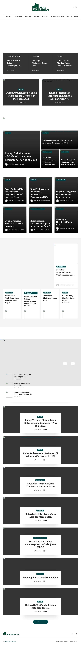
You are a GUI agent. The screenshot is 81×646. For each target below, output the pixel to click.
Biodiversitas (47, 151)
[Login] (73, 6)
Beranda (8, 16)
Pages (76, 16)
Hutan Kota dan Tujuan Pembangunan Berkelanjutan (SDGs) (14, 63)
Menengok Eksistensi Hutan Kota (39, 63)
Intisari (60, 56)
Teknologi (45, 16)
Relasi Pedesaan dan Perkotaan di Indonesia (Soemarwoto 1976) (60, 96)
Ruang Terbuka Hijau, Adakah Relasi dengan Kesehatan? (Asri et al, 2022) (21, 96)
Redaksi (66, 641)
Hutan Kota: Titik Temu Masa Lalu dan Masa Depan (68, 162)
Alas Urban (11, 164)
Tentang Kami (18, 16)
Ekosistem (28, 16)
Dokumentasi (73, 641)
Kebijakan (36, 16)
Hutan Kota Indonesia (57, 16)
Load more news (40, 622)
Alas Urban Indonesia (10, 641)
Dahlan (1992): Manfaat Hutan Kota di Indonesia (64, 63)
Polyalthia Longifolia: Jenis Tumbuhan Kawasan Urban (48, 161)
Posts (68, 16)
